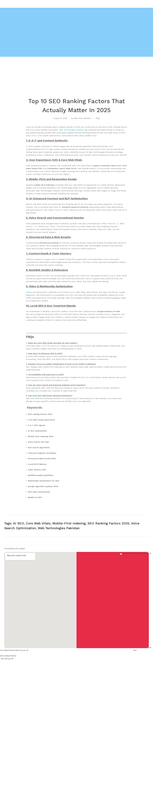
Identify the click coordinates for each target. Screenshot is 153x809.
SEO (71, 295)
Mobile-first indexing (69, 523)
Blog (98, 118)
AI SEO (18, 523)
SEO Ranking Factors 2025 (108, 523)
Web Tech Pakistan (82, 118)
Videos (29, 292)
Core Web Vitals (38, 523)
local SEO (36, 395)
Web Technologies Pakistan (71, 130)
